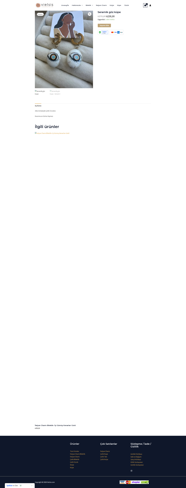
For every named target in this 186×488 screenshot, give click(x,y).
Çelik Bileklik (74, 459)
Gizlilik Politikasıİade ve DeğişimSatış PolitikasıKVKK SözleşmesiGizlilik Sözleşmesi (137, 459)
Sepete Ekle (104, 25)
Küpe (119, 5)
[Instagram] (131, 471)
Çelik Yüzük (74, 462)
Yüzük (126, 5)
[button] (82, 5)
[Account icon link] (150, 5)
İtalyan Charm (101, 5)
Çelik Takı (103, 457)
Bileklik (88, 5)
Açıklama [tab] (38, 106)
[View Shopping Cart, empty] (145, 5)
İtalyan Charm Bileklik (77, 454)
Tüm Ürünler (74, 451)
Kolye (112, 5)
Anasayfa (65, 5)
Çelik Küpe (104, 454)
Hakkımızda (76, 5)
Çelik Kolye (104, 459)
